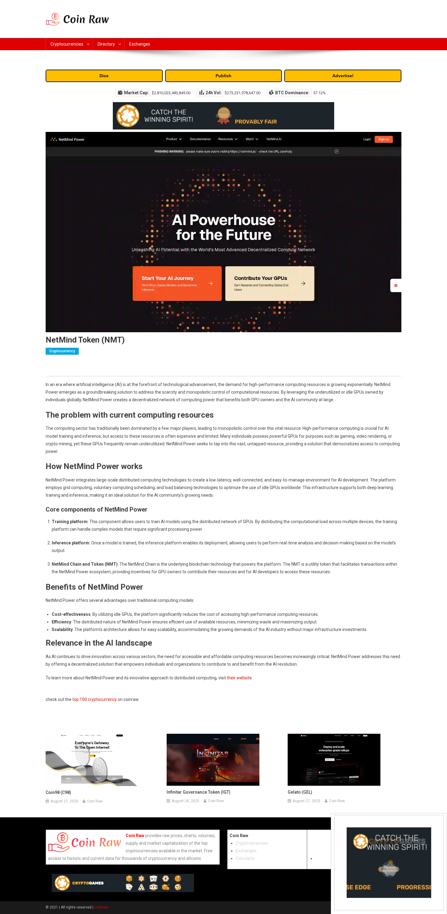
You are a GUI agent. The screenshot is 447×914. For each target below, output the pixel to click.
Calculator (245, 858)
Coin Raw (95, 801)
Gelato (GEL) (300, 792)
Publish (223, 75)
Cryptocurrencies (66, 44)
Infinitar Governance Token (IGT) (198, 792)
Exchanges (139, 44)
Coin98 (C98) (58, 792)
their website (239, 677)
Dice (104, 75)
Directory (106, 44)
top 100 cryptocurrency (94, 699)
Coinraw (101, 907)
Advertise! (343, 75)
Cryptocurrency (62, 351)
